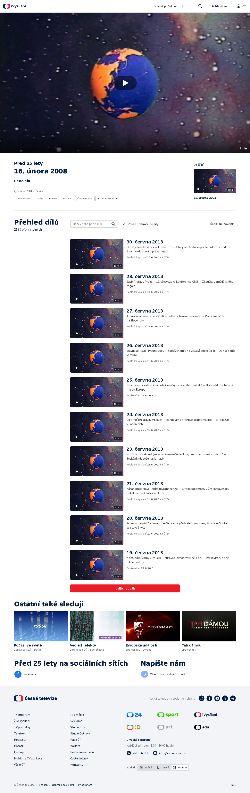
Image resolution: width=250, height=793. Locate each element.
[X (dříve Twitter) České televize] (225, 698)
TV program (22, 715)
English (43, 785)
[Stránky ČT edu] (201, 728)
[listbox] (163, 767)
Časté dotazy (79, 758)
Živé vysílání (22, 721)
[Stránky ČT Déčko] (133, 728)
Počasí (18, 746)
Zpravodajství (23, 198)
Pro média (77, 715)
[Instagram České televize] (201, 698)
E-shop (19, 752)
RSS (233, 785)
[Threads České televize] (233, 698)
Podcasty (20, 739)
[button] (125, 83)
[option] (146, 767)
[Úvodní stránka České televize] (36, 698)
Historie (53, 198)
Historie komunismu (108, 198)
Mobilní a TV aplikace (28, 758)
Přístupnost (85, 785)
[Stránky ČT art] (164, 728)
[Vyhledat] (113, 224)
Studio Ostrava (80, 733)
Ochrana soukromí (63, 785)
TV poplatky (22, 727)
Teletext (20, 733)
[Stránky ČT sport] (168, 716)
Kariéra (75, 746)
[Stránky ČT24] (134, 716)
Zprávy (40, 198)
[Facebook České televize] (209, 698)
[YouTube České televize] (217, 698)
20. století (67, 198)
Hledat (200, 6)
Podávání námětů (82, 752)
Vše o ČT (19, 764)
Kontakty (76, 764)
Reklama (76, 721)
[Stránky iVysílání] (205, 716)
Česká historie (84, 198)
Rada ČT (75, 739)
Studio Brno (78, 727)
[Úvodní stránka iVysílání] (18, 6)
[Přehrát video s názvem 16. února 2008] (125, 83)
